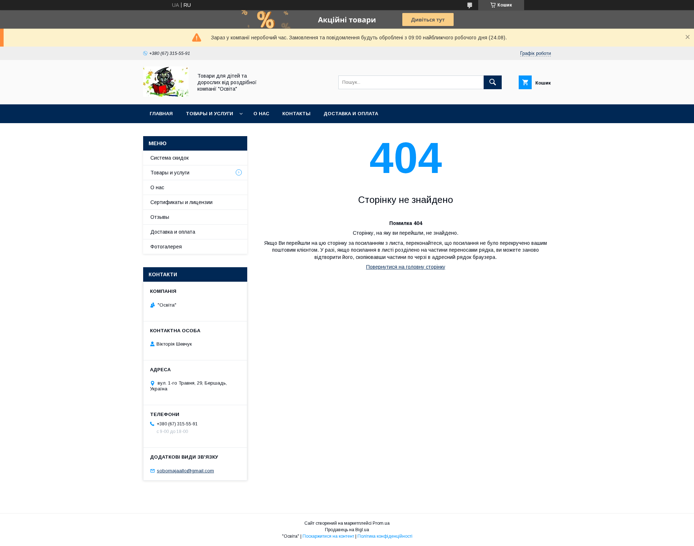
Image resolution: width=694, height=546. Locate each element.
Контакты (296, 113)
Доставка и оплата (351, 113)
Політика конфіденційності (384, 536)
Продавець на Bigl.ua (347, 529)
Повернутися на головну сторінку (405, 267)
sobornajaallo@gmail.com (185, 470)
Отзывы (159, 217)
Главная (161, 113)
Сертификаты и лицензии (181, 202)
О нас (261, 113)
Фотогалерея (166, 247)
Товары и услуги (209, 113)
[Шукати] (493, 82)
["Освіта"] (166, 95)
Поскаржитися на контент (328, 536)
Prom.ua (381, 523)
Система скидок (169, 158)
